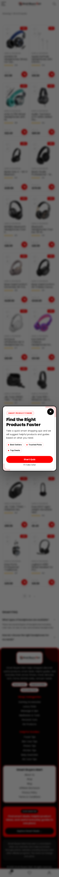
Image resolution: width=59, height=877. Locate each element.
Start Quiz (29, 459)
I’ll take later (29, 464)
